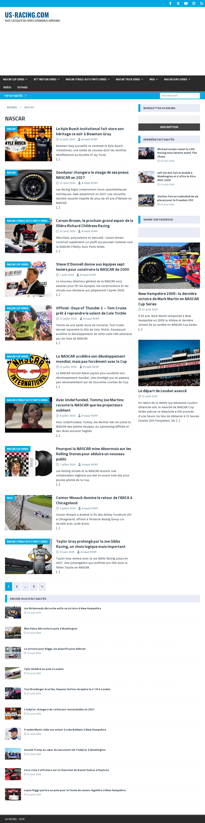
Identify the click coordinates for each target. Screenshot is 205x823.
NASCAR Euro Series (175, 79)
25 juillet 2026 (68, 318)
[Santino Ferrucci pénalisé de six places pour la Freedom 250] (146, 200)
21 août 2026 (67, 139)
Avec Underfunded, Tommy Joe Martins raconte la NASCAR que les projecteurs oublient (90, 405)
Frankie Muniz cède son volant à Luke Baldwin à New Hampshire (65, 729)
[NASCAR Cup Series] (28, 279)
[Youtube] (185, 3)
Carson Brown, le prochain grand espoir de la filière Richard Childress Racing (94, 223)
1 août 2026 (67, 274)
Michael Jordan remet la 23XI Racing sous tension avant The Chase (177, 152)
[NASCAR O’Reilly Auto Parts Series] (28, 235)
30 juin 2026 (67, 551)
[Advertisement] (137, 41)
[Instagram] (193, 3)
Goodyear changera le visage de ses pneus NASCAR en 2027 (92, 174)
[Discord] (201, 3)
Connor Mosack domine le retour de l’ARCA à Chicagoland (94, 500)
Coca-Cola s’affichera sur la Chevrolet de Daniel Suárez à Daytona (66, 770)
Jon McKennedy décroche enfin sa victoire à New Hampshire (62, 608)
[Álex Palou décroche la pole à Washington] (13, 633)
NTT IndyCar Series (45, 79)
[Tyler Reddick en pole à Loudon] (13, 673)
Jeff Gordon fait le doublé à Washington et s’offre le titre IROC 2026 (176, 176)
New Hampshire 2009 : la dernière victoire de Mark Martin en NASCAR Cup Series (168, 298)
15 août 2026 (67, 182)
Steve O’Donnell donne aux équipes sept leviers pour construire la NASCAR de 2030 (92, 266)
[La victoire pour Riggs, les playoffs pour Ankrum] (13, 653)
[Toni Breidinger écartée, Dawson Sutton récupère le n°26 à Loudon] (13, 693)
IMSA (152, 79)
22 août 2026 (150, 309)
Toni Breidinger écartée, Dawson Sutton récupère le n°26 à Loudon (67, 689)
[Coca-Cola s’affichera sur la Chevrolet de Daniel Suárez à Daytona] (13, 774)
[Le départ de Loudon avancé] (169, 363)
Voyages (22, 87)
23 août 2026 (167, 160)
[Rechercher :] (180, 95)
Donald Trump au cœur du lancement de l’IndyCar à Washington (65, 750)
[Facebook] (170, 3)
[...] (178, 420)
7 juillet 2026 (68, 464)
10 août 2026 (67, 231)
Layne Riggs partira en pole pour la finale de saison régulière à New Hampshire (75, 790)
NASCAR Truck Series (128, 79)
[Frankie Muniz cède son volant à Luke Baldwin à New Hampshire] (13, 734)
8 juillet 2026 (67, 415)
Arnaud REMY (89, 139)
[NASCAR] (28, 143)
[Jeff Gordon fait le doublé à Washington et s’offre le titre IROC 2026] (146, 177)
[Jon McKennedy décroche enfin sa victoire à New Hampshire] (13, 612)
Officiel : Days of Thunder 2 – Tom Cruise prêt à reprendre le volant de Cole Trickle (91, 310)
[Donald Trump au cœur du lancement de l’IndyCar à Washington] (13, 754)
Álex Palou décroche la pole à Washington (50, 628)
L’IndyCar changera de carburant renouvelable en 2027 (59, 709)
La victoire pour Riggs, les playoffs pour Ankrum (55, 649)
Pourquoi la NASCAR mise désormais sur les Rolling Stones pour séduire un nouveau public (93, 453)
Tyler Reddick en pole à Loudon (44, 669)
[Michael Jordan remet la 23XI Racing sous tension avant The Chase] (146, 153)
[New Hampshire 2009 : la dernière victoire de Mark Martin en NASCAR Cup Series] (169, 266)
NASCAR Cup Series (13, 79)
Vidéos (7, 87)
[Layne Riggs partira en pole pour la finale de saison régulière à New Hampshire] (13, 794)
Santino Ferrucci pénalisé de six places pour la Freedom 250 (177, 198)
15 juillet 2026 (68, 366)
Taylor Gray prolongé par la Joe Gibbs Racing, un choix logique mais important (91, 543)
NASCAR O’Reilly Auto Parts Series (86, 79)
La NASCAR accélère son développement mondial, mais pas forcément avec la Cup (91, 358)
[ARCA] (28, 512)
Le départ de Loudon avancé (162, 391)
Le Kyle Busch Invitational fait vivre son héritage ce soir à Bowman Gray (90, 131)
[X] (178, 3)
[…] (58, 159)
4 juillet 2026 (68, 508)
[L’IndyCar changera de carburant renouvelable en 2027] (13, 714)
